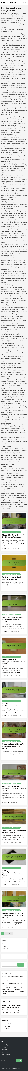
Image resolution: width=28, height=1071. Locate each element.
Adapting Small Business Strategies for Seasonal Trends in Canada (14, 788)
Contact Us (5, 948)
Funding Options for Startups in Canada (12, 976)
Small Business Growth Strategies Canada (11, 532)
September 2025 (6, 1028)
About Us (4, 944)
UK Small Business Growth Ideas (10, 1012)
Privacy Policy (4, 1045)
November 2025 (6, 1024)
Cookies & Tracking (6, 1052)
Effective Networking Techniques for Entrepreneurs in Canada (13, 662)
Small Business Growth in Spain (10, 1007)
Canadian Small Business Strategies (11, 1005)
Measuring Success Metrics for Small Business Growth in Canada (13, 746)
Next (10, 933)
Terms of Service (5, 1054)
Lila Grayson (6, 548)
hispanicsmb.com (8, 2)
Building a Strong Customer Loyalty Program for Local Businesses (12, 873)
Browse (4, 946)
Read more (16, 585)
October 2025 (6, 1026)
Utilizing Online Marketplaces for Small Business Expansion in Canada (14, 619)
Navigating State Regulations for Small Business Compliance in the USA (14, 915)
